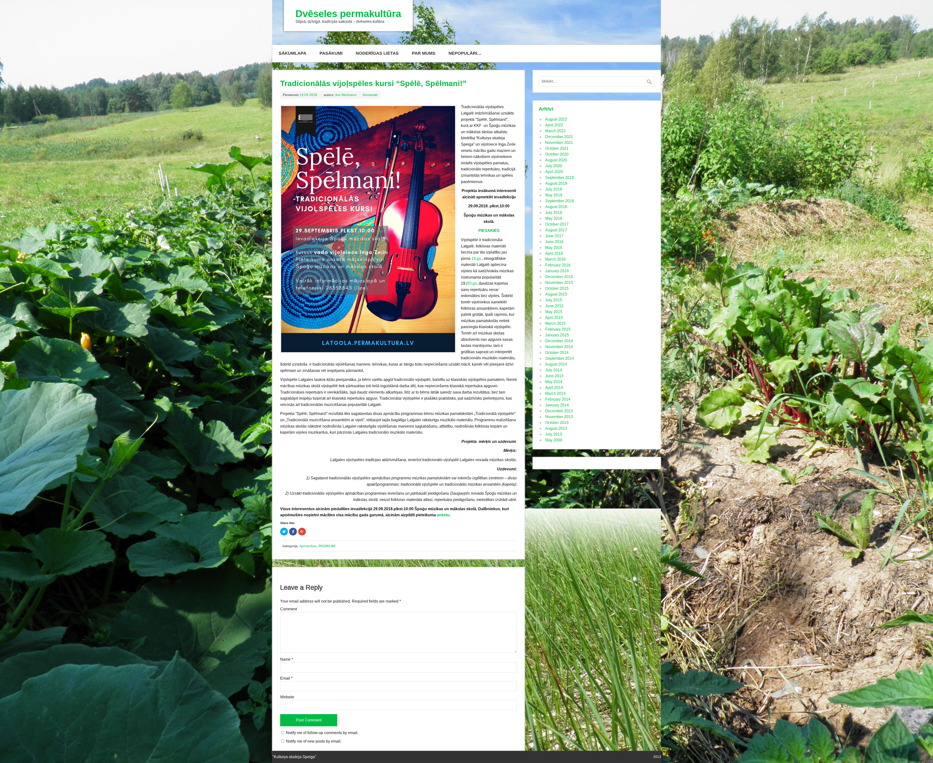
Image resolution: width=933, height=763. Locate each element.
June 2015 (554, 306)
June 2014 (554, 376)
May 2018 (553, 218)
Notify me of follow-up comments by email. (322, 733)
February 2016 (557, 265)
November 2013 (559, 417)
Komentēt (370, 95)
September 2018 (559, 201)
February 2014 (557, 399)
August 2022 (556, 119)
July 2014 (553, 370)
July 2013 (553, 434)
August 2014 (556, 364)
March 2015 (555, 323)
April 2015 (554, 318)
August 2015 (556, 294)
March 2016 (555, 259)
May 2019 (553, 195)
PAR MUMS (423, 53)
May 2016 (553, 248)
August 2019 (556, 183)
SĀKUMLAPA (292, 53)
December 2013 (559, 411)
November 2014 (559, 347)
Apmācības (308, 546)
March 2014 (555, 393)
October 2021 (557, 148)
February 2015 (557, 329)
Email (286, 678)
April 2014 (554, 388)
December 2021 (559, 137)
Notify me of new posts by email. (313, 741)
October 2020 (557, 154)
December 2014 (559, 341)
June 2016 (554, 242)
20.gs (472, 283)
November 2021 (559, 142)
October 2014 (557, 353)
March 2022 (555, 131)
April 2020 (554, 172)
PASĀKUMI (331, 53)
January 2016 (557, 271)
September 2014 (559, 358)
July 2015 (553, 300)
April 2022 (554, 125)
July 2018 (553, 212)
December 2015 (559, 277)
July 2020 (553, 166)
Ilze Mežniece (345, 95)
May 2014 (553, 382)
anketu (443, 515)
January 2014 (557, 405)
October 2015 (557, 288)
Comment (288, 609)
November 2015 (559, 283)
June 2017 (554, 236)
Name (286, 659)
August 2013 (556, 428)
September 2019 (559, 177)
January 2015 (557, 335)
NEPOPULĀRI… (465, 53)
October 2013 (557, 423)
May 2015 (553, 312)
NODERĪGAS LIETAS (377, 53)
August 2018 (556, 207)
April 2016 (554, 253)
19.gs (476, 258)
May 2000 (553, 440)
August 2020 (556, 160)
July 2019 (553, 189)
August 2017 (556, 230)
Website (287, 697)
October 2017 (557, 224)
